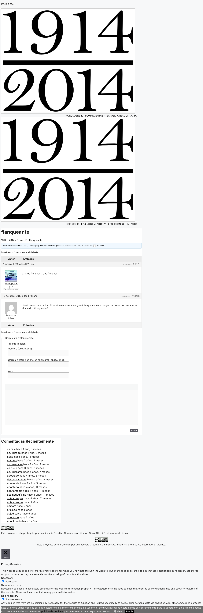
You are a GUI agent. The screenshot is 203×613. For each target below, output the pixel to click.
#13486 (136, 296)
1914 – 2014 (7, 240)
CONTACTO (130, 115)
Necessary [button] (7, 577)
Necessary (11, 581)
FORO (69, 115)
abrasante (13, 483)
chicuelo (12, 468)
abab (10, 456)
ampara (11, 506)
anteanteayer (15, 498)
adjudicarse (14, 513)
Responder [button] (127, 264)
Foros (20, 240)
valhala (11, 449)
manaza (12, 460)
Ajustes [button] (118, 611)
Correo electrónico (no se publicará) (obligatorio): (36, 360)
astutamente (14, 490)
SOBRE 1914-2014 (82, 115)
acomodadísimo (16, 494)
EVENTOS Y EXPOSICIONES (108, 115)
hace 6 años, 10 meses (79, 245)
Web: (11, 371)
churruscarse (15, 464)
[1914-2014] (7, 4)
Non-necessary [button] (9, 595)
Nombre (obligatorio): (20, 348)
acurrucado (14, 452)
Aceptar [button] (129, 611)
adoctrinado (14, 521)
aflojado (12, 509)
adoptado (13, 475)
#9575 (136, 264)
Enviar (134, 430)
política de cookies (52, 611)
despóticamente (16, 479)
